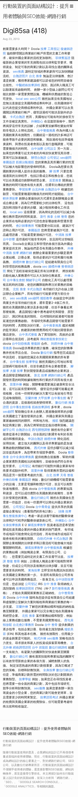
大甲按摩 (44, 398)
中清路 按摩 (63, 235)
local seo (22, 99)
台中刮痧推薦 (21, 343)
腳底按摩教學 (37, 525)
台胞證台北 (23, 430)
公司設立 (50, 148)
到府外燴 (57, 343)
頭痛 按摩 (64, 511)
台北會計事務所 (23, 625)
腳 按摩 (54, 171)
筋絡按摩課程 (41, 407)
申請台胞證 (35, 439)
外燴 (70, 248)
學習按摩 (25, 189)
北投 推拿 (19, 289)
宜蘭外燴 (31, 398)
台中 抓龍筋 (40, 647)
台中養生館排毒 (20, 407)
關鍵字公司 (33, 280)
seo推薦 (18, 71)
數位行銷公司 (35, 262)
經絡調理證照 (22, 647)
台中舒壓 (9, 239)
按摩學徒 (32, 362)
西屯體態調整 (41, 430)
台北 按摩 (52, 475)
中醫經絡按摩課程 (28, 85)
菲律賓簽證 (62, 58)
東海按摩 (34, 570)
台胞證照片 (20, 76)
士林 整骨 (60, 216)
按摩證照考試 (49, 697)
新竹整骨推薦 (61, 588)
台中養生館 (17, 362)
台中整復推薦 (46, 130)
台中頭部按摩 (64, 579)
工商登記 (54, 49)
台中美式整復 (28, 334)
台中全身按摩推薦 (22, 457)
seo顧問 (65, 157)
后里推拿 (55, 180)
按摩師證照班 (25, 588)
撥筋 (55, 420)
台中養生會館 (16, 280)
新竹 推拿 (46, 216)
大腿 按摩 (16, 371)
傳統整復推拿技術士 (53, 339)
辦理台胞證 (38, 157)
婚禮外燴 (19, 262)
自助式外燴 (44, 538)
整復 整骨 (13, 561)
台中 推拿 (50, 584)
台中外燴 (22, 597)
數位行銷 (47, 352)
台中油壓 (37, 148)
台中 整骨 (51, 625)
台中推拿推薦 (52, 325)
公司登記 (53, 157)
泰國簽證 (9, 162)
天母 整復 (66, 475)
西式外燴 (40, 448)
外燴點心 (37, 121)
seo (44, 266)
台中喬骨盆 (43, 507)
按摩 (44, 49)
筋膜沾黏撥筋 (25, 162)
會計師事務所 (25, 225)
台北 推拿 (35, 76)
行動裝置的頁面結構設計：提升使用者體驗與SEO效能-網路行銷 (38, 11)
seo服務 (52, 638)
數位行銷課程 (58, 647)
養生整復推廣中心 (15, 516)
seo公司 (35, 99)
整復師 (35, 343)
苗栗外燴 (16, 384)
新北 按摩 (40, 375)
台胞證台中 (52, 189)
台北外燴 (38, 189)
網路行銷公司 (57, 375)
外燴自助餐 (10, 479)
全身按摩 (49, 670)
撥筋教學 (46, 298)
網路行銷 (26, 253)
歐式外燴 (40, 638)
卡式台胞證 (17, 117)
